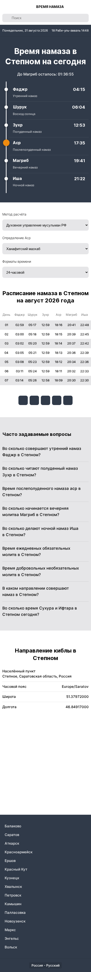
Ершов (10, 860)
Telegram (56, 400)
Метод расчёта (14, 214)
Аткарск (12, 843)
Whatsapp (68, 400)
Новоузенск (15, 921)
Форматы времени (16, 261)
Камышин (13, 904)
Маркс (10, 930)
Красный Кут (16, 869)
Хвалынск (13, 886)
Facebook (34, 400)
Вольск (11, 947)
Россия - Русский (46, 965)
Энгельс (12, 938)
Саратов (12, 834)
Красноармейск (18, 852)
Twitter (45, 400)
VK (23, 400)
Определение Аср (16, 238)
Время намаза (50, 7)
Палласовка (15, 912)
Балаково (13, 826)
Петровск (13, 895)
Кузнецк (12, 878)
